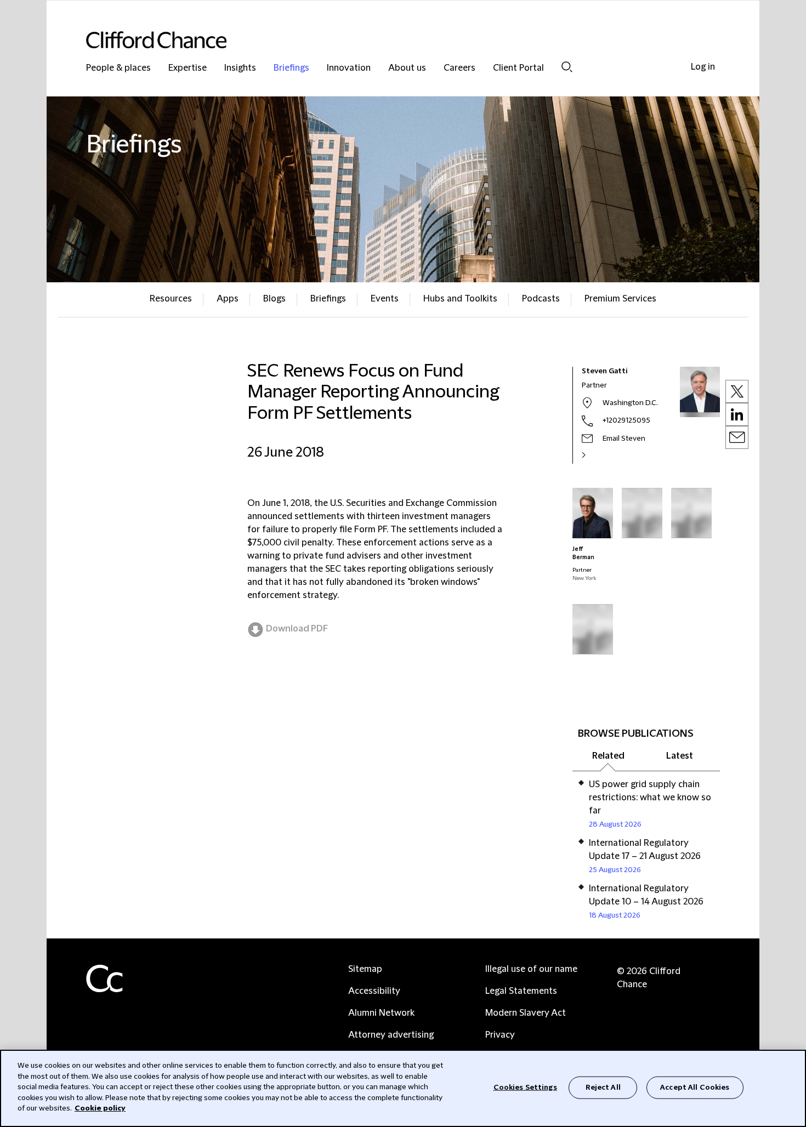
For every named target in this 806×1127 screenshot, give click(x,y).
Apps (228, 299)
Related (608, 756)
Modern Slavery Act (525, 1013)
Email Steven (624, 438)
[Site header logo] (381, 39)
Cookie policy (100, 1108)
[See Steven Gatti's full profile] (595, 455)
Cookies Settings (525, 1087)
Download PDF (297, 629)
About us (407, 68)
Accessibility (374, 991)
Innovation (349, 68)
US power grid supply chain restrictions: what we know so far (650, 797)
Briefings (291, 68)
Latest (679, 756)
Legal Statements (521, 991)
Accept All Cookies (694, 1087)
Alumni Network (381, 1013)
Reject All (603, 1087)
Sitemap (365, 969)
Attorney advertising (391, 1035)
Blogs (274, 299)
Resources (171, 299)
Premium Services (620, 299)
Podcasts (541, 299)
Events (385, 299)
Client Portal (518, 68)
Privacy (500, 1035)
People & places (118, 68)
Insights (240, 68)
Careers (459, 68)
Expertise (187, 68)
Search (566, 66)
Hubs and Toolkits (460, 299)
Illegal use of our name (531, 969)
